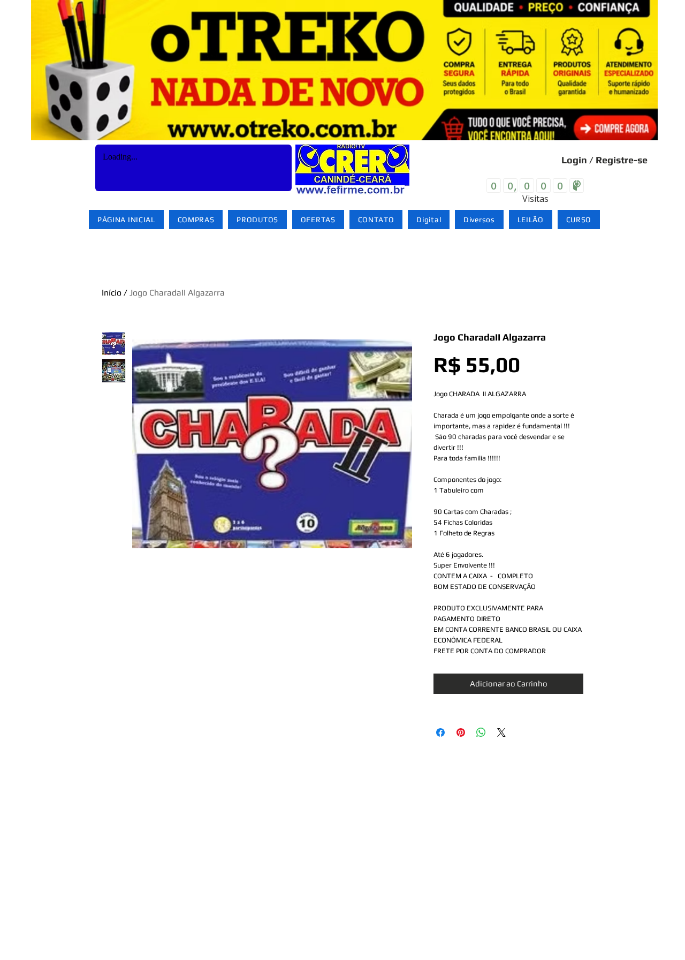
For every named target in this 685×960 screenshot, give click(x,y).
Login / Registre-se (604, 159)
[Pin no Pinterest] (460, 732)
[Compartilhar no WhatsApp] (481, 732)
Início (111, 293)
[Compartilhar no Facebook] (440, 732)
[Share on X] (501, 732)
